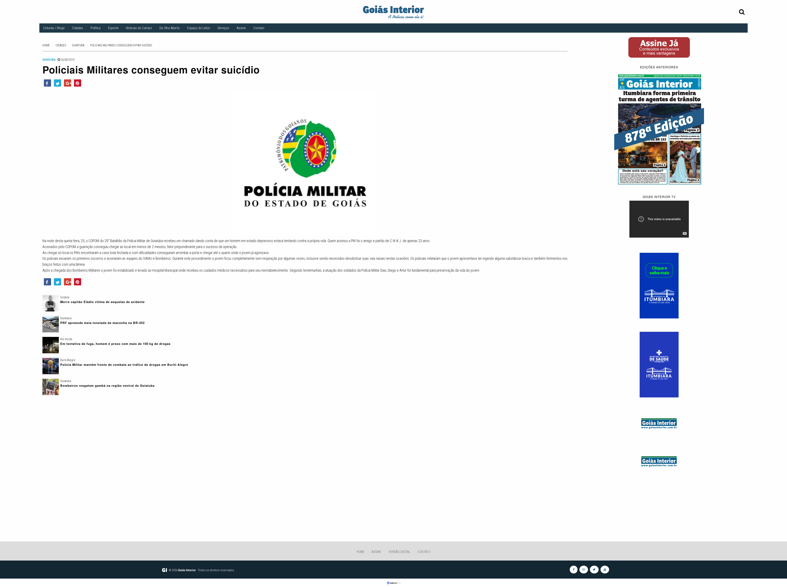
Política (95, 28)
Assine (241, 28)
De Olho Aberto (169, 28)
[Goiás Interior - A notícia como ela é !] (393, 11)
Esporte (113, 28)
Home (360, 552)
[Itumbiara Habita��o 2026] (659, 285)
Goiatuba (49, 60)
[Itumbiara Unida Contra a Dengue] (659, 364)
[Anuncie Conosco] (659, 423)
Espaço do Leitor (198, 28)
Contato (258, 28)
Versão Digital (399, 552)
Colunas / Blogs (54, 28)
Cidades (77, 28)
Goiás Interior (187, 570)
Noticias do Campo (139, 28)
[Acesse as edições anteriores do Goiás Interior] (659, 129)
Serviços (223, 28)
